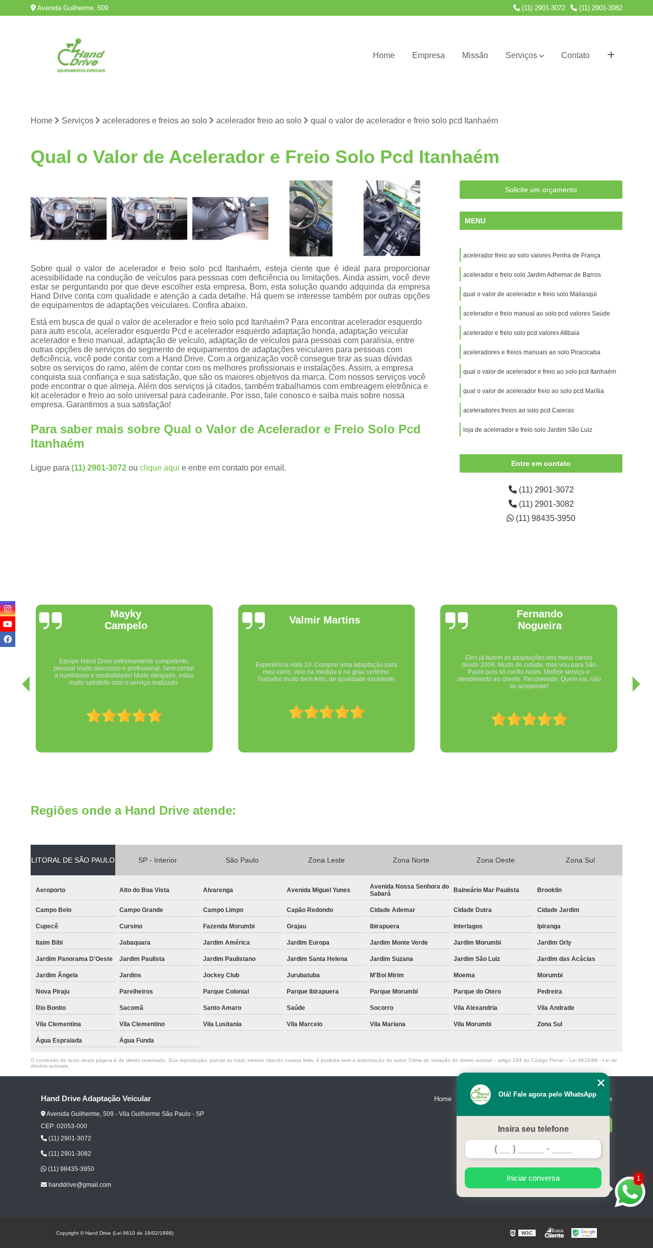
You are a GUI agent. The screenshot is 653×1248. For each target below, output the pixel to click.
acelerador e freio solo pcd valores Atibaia (522, 332)
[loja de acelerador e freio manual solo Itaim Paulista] (69, 218)
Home (384, 55)
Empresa (428, 55)
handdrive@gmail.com (79, 1184)
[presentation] (12, 723)
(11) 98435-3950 (544, 518)
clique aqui (160, 467)
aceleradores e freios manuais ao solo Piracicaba (531, 352)
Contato (575, 55)
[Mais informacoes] (610, 55)
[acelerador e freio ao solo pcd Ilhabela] (311, 218)
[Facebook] (7, 639)
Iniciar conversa (533, 1178)
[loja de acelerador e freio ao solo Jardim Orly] (230, 218)
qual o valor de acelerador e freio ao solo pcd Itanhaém (539, 371)
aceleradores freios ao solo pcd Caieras (518, 410)
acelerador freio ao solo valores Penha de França (531, 255)
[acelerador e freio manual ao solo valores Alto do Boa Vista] (392, 218)
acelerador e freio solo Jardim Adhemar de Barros (532, 274)
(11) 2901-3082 (599, 8)
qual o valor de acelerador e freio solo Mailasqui (530, 294)
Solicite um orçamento (541, 190)
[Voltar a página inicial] (82, 55)
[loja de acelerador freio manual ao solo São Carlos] (150, 218)
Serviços (521, 55)
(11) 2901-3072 (542, 8)
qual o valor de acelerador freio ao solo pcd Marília (534, 391)
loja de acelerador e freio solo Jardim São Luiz (527, 429)
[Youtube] (7, 624)
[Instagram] (7, 608)
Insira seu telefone (533, 1129)
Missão (475, 55)
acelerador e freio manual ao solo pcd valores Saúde (536, 313)
